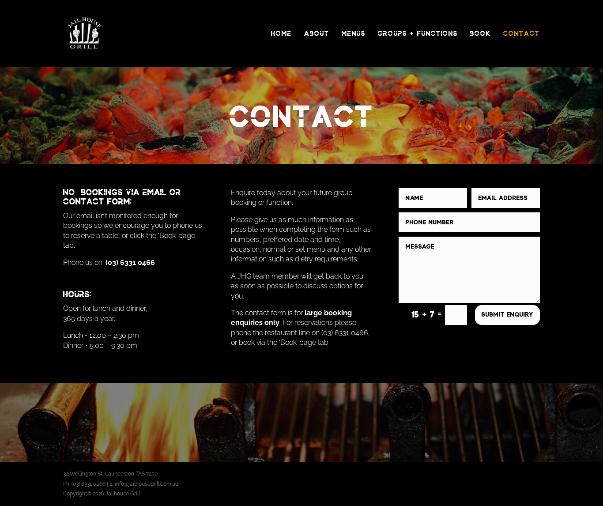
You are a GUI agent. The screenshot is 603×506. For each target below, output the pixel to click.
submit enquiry (507, 314)
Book (480, 33)
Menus (354, 33)
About (316, 33)
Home (281, 33)
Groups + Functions (418, 33)
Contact (521, 33)
